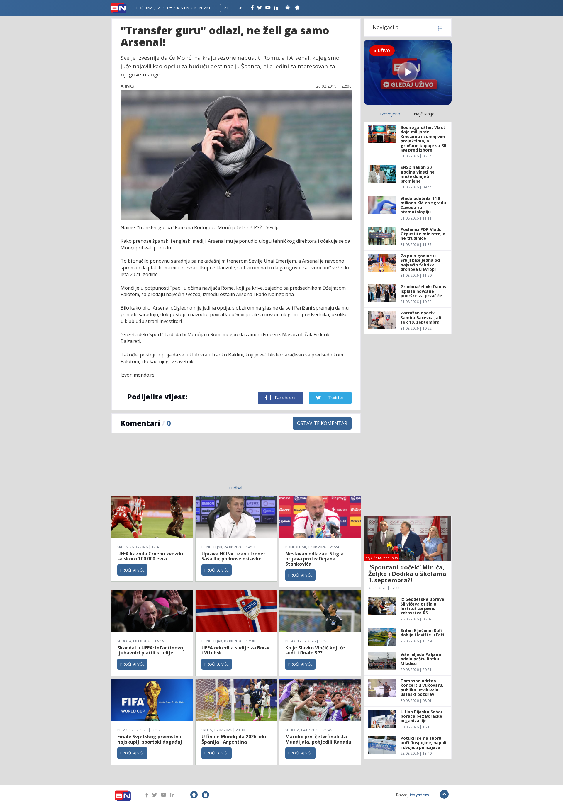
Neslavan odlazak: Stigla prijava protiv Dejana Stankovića (314, 558)
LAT (226, 8)
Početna (144, 8)
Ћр (240, 8)
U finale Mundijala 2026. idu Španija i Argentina (233, 739)
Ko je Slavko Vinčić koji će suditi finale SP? (315, 650)
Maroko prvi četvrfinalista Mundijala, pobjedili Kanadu (318, 739)
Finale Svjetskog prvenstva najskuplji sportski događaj (150, 739)
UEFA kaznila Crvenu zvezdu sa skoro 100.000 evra (150, 556)
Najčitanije (424, 114)
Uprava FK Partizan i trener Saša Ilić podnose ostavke (233, 556)
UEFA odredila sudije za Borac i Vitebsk (235, 650)
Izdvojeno (390, 114)
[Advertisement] (188, 462)
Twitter (335, 398)
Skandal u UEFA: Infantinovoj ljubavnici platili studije (151, 650)
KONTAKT (202, 8)
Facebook (285, 398)
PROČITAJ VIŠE (132, 570)
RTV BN (183, 8)
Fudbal (235, 488)
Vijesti (163, 8)
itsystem (419, 795)
